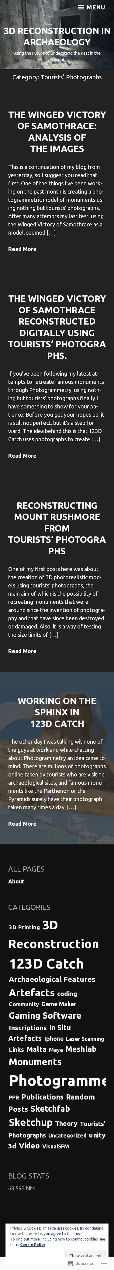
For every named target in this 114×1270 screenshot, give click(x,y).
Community (24, 1004)
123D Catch (46, 963)
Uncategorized (67, 1135)
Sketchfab (50, 1108)
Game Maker (58, 1004)
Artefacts (32, 992)
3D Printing (24, 927)
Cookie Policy (32, 1245)
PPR (14, 1097)
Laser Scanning (85, 1039)
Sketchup (31, 1122)
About (16, 881)
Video (29, 1145)
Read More (22, 249)
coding (67, 993)
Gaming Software (45, 1015)
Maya (56, 1050)
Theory (66, 1123)
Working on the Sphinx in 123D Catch (57, 712)
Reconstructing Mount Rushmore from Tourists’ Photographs (57, 528)
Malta (36, 1049)
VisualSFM (55, 1146)
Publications (43, 1097)
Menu (95, 7)
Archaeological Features (52, 979)
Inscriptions (28, 1027)
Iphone (54, 1038)
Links (16, 1049)
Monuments (35, 1061)
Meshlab (80, 1049)
